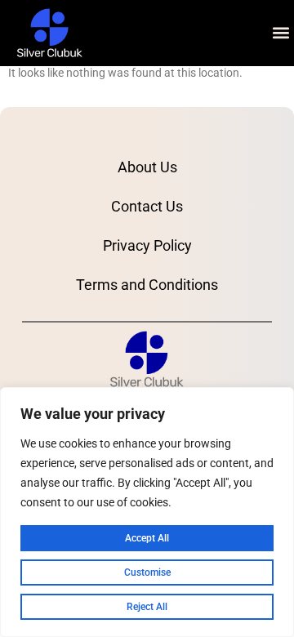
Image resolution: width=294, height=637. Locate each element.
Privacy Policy (147, 245)
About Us (147, 167)
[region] (147, 512)
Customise (147, 572)
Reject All (147, 606)
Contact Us (147, 206)
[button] (280, 33)
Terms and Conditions (147, 284)
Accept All (147, 538)
